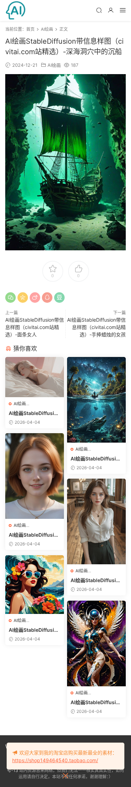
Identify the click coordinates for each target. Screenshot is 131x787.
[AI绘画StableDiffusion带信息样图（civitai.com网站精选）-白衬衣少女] (96, 521)
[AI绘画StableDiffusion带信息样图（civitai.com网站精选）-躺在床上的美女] (34, 377)
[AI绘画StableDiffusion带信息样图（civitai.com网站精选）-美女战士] (96, 643)
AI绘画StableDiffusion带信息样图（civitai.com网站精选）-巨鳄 (96, 459)
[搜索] (99, 10)
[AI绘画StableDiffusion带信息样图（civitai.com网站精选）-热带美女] (34, 584)
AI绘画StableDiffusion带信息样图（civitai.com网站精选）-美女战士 (96, 702)
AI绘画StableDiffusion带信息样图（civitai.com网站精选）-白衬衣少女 (96, 580)
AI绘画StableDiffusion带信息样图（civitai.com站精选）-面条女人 (34, 327)
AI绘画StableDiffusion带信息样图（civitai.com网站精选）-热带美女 (34, 630)
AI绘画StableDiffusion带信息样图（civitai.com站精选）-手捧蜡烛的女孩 (96, 327)
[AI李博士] (15, 10)
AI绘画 (54, 65)
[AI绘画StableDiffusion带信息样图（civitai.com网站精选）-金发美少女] (34, 476)
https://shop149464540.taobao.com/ (55, 760)
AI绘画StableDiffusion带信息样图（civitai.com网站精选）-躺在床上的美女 (34, 413)
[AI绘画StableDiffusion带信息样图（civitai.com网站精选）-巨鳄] (96, 400)
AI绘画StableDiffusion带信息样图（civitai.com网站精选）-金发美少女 (34, 535)
